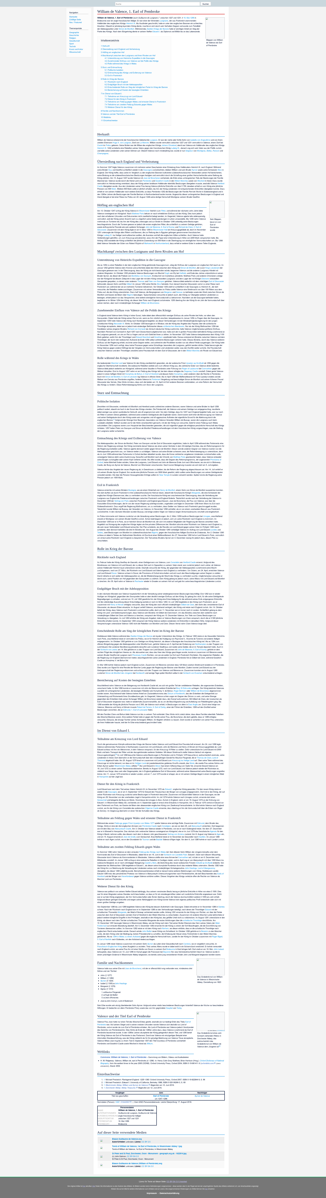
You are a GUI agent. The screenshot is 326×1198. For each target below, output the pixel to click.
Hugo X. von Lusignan (122, 142)
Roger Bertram (180, 690)
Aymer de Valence (202, 1095)
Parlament (156, 379)
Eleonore (205, 278)
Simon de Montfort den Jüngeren (119, 673)
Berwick (204, 931)
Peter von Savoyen (156, 281)
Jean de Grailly (129, 836)
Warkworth (148, 243)
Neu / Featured (75, 22)
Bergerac (168, 292)
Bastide (159, 839)
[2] (116, 754)
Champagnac (102, 153)
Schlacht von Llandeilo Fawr (175, 854)
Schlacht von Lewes (108, 649)
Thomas (140, 281)
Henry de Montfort (167, 490)
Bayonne (167, 951)
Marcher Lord (117, 363)
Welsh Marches (181, 180)
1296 (192, 17)
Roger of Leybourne (190, 368)
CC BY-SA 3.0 (147, 1166)
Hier (93, 1186)
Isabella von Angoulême (200, 139)
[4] (219, 1046)
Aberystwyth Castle (123, 828)
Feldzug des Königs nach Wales (152, 852)
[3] (138, 765)
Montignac (201, 150)
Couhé (100, 145)
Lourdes (213, 529)
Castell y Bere (150, 862)
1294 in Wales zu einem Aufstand (126, 936)
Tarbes (100, 532)
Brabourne (170, 949)
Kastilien (202, 836)
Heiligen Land (140, 763)
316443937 (125, 1102)
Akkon (158, 765)
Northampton (200, 644)
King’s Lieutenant (212, 267)
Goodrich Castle (162, 180)
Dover (114, 573)
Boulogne (132, 490)
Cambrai (187, 943)
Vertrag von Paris (121, 500)
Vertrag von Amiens (176, 834)
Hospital (169, 1008)
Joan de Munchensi (152, 178)
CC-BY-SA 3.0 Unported (177, 1181)
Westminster (144, 210)
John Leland (219, 949)
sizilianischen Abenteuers (173, 326)
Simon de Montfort (126, 28)
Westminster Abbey (122, 765)
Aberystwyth (196, 826)
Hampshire (103, 776)
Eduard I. (156, 31)
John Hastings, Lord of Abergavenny (200, 868)
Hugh (167, 273)
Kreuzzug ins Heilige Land (183, 760)
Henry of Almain (117, 604)
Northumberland (162, 243)
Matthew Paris (138, 213)
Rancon (216, 150)
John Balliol (147, 931)
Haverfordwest (127, 876)
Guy (110, 169)
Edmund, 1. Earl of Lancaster (135, 709)
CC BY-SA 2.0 (221, 1030)
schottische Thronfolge (192, 920)
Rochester (139, 581)
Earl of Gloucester (216, 281)
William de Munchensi (150, 303)
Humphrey (178, 373)
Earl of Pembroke (161, 1095)
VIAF (117, 1102)
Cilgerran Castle (152, 808)
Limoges (206, 516)
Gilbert (129, 284)
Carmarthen (207, 368)
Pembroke (147, 180)
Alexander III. (119, 323)
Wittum (150, 1043)
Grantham (158, 337)
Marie (192, 763)
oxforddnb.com (207, 1063)
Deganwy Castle (191, 371)
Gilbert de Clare (187, 604)
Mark (114, 188)
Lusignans (164, 20)
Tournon (145, 839)
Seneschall (101, 800)
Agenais (213, 831)
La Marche (144, 142)
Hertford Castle (189, 562)
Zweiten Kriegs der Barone (158, 28)
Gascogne (147, 169)
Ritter (163, 210)
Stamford (146, 337)
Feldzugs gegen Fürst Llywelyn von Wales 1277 (134, 823)
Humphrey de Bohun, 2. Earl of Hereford (141, 373)
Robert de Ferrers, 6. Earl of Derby (151, 707)
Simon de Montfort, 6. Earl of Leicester (121, 376)
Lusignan (153, 139)
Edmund (200, 823)
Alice (220, 169)
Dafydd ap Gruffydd (204, 862)
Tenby (179, 1008)
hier (84, 1186)
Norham (165, 928)
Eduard (139, 337)
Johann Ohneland (169, 145)
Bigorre (130, 294)
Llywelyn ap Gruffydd (195, 363)
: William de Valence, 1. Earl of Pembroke (123, 1057)
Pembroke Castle (149, 826)
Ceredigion (166, 826)
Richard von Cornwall (136, 328)
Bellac (209, 150)
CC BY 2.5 (146, 1141)
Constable (175, 562)
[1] (114, 419)
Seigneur (189, 150)
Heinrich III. (131, 23)
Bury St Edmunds (183, 688)
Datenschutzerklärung (169, 1193)
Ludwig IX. (175, 148)
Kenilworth (140, 673)
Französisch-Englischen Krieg (109, 946)
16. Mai (187, 17)
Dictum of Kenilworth (176, 693)
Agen (219, 834)
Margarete (196, 492)
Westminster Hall (160, 229)
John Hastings (121, 983)
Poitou (108, 145)
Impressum (152, 1193)
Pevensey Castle (139, 655)
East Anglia (193, 704)
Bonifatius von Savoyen (141, 275)
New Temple (164, 474)
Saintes (221, 906)
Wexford (200, 180)
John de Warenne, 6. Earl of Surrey (160, 227)
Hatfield (182, 273)
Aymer (194, 169)
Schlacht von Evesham (193, 673)
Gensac (179, 292)
